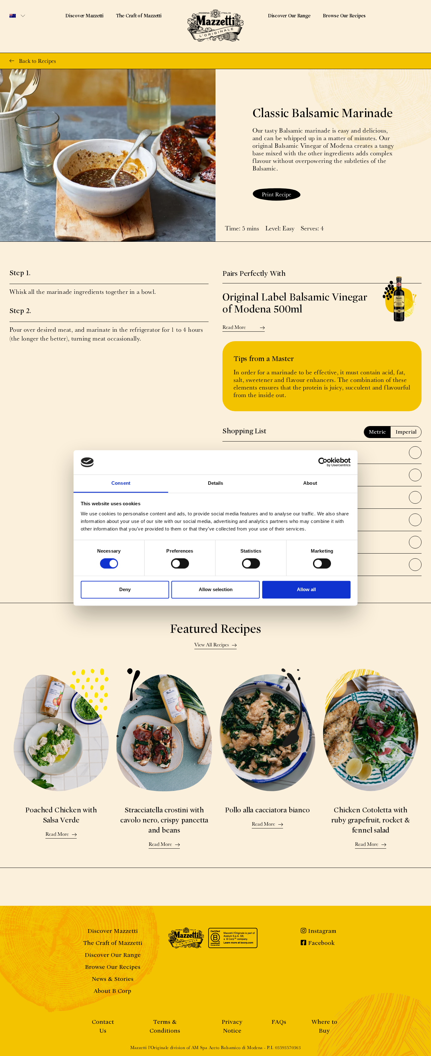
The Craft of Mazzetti (139, 16)
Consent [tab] (120, 483)
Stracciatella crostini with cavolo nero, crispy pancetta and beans (164, 820)
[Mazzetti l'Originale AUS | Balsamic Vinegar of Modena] (215, 25)
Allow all (306, 589)
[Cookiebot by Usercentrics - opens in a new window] (323, 462)
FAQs (278, 1021)
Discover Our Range (289, 16)
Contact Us (103, 1026)
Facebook (320, 942)
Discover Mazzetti (84, 16)
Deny (125, 589)
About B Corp (112, 990)
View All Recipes (211, 645)
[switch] (180, 564)
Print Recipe (276, 194)
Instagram (321, 930)
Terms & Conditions (165, 1026)
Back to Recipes (37, 60)
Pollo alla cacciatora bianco (267, 810)
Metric (377, 432)
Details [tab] (215, 483)
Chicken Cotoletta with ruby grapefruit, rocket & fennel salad (370, 820)
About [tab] (310, 483)
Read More (234, 327)
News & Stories (112, 978)
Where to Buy (324, 1026)
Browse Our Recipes (344, 16)
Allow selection (216, 589)
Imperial (405, 432)
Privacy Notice (231, 1026)
